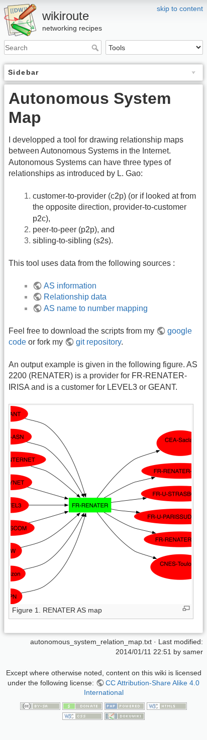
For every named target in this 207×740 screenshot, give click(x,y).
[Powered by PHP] (125, 706)
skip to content (180, 9)
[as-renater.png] (101, 504)
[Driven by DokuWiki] (125, 715)
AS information (70, 285)
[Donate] (82, 706)
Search (96, 47)
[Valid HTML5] (167, 706)
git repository (98, 342)
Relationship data (75, 296)
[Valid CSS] (82, 715)
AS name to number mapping (96, 308)
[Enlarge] (186, 608)
